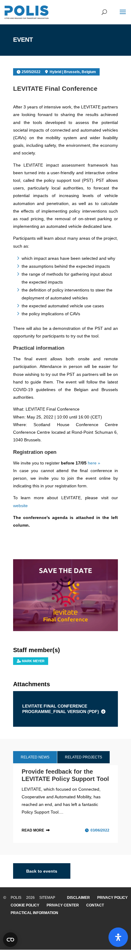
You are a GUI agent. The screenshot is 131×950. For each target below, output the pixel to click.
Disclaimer (78, 897)
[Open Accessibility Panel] (118, 937)
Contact (95, 905)
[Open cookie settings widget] (10, 939)
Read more (33, 830)
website (20, 505)
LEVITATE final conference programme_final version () (60, 709)
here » (94, 463)
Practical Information (34, 913)
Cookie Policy (25, 905)
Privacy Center (63, 905)
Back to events (41, 870)
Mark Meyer (33, 661)
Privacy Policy (112, 897)
